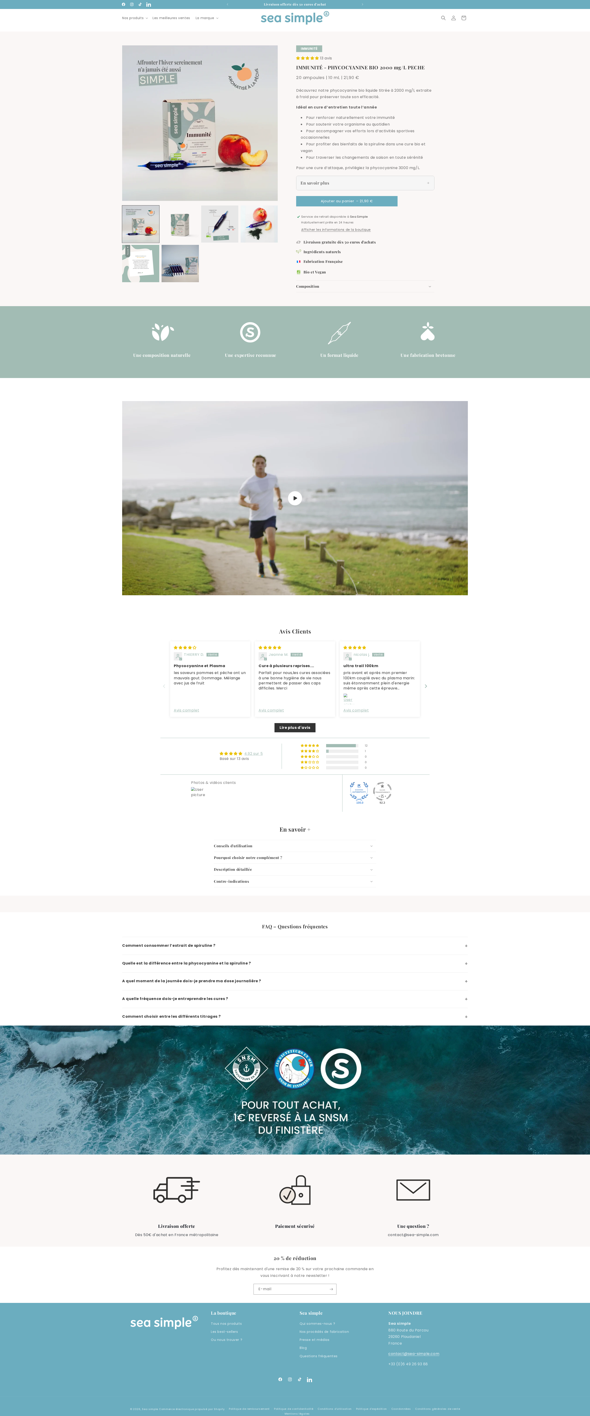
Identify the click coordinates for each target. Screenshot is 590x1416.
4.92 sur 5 (253, 753)
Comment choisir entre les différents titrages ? (295, 1017)
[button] (134, 18)
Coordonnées (401, 1409)
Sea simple (150, 1409)
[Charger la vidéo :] (295, 498)
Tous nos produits (226, 1323)
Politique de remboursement (249, 1409)
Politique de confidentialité (293, 1409)
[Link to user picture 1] (348, 698)
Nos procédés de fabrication (324, 1331)
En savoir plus (315, 183)
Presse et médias (315, 1339)
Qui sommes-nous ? (317, 1323)
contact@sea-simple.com (413, 1353)
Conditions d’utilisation (335, 1409)
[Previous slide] (164, 686)
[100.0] (359, 791)
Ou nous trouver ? (226, 1339)
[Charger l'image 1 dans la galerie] (140, 224)
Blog (303, 1348)
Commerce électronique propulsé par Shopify (191, 1409)
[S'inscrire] (331, 1289)
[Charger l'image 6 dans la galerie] (180, 263)
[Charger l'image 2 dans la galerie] (180, 224)
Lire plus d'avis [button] (295, 727)
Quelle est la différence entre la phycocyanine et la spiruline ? (295, 963)
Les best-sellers (224, 1331)
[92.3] (382, 791)
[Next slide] (426, 686)
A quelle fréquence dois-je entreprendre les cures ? (295, 999)
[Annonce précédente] (227, 4)
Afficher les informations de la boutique (336, 229)
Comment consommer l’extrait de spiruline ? (295, 946)
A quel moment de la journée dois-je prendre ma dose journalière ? (295, 981)
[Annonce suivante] (362, 4)
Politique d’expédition (371, 1409)
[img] (185, 647)
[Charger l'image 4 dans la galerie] (259, 224)
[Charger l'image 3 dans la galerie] (219, 224)
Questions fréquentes (319, 1356)
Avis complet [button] (186, 710)
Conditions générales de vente (437, 1409)
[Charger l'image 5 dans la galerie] (140, 263)
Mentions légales (297, 1414)
